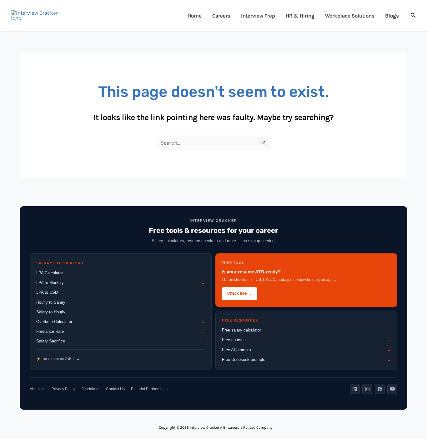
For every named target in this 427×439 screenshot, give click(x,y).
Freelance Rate (120, 331)
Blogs (392, 15)
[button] (413, 16)
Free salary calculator (306, 330)
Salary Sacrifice (120, 341)
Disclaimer (91, 389)
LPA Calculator (120, 273)
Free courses (306, 339)
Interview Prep (258, 15)
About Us (37, 389)
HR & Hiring (300, 15)
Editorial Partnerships (149, 389)
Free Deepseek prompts (306, 359)
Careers (221, 15)
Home (195, 15)
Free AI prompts (306, 349)
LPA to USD (120, 292)
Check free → (239, 293)
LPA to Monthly (120, 282)
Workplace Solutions (349, 15)
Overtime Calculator (120, 321)
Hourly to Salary (120, 302)
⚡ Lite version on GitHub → (58, 359)
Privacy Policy (63, 389)
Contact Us (115, 389)
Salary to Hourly (120, 312)
